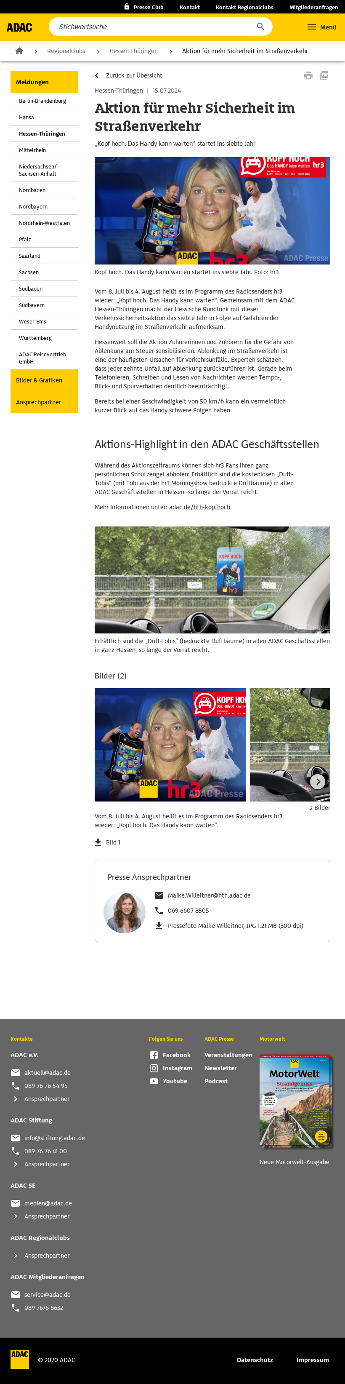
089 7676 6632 (43, 1308)
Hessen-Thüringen (133, 51)
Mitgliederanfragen (313, 7)
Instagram (177, 1068)
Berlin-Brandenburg (42, 100)
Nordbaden (32, 190)
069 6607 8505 (188, 910)
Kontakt (190, 7)
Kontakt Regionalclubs (244, 7)
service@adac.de (47, 1295)
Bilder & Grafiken (39, 380)
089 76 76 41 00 (45, 1151)
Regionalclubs (66, 51)
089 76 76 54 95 (46, 1086)
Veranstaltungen (228, 1055)
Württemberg (35, 338)
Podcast (216, 1081)
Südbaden (30, 288)
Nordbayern (33, 206)
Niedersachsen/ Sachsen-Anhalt (38, 170)
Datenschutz (255, 1360)
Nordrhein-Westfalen (44, 223)
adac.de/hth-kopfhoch (199, 507)
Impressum (313, 1360)
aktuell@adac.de (47, 1073)
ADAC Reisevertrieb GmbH (42, 358)
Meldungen (32, 82)
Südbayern (32, 305)
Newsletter (220, 1068)
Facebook (177, 1055)
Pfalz (25, 239)
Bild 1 (113, 842)
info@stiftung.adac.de (54, 1138)
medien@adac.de (48, 1203)
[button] (260, 26)
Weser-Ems (32, 321)
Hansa (26, 117)
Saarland (29, 255)
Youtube (175, 1081)
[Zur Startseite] (19, 27)
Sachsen (29, 272)
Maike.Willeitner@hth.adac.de (209, 895)
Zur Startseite (19, 50)
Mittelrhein (32, 150)
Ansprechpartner (38, 402)
